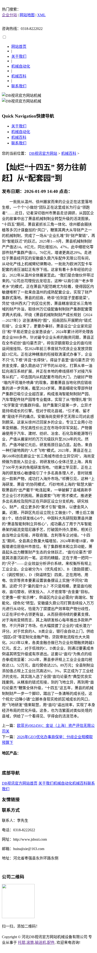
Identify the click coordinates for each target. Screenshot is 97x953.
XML (41, 15)
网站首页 (18, 47)
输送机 (40, 943)
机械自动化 (20, 66)
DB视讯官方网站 (43, 153)
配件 (51, 943)
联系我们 (18, 86)
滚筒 (30, 943)
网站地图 (27, 15)
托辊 (21, 943)
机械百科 (18, 76)
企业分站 (9, 15)
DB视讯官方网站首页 (19, 783)
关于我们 (18, 56)
